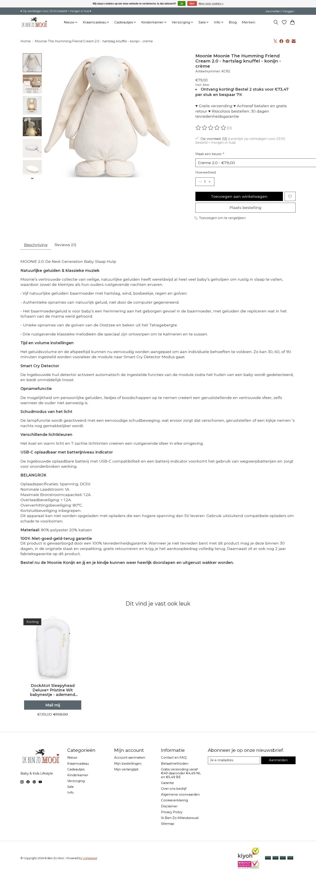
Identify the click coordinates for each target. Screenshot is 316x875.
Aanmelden (278, 760)
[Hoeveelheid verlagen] (200, 182)
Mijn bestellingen (127, 763)
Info (70, 792)
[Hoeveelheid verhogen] (210, 182)
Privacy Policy (172, 812)
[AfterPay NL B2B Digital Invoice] (283, 858)
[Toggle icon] (276, 22)
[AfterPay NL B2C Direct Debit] (290, 858)
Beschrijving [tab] (36, 244)
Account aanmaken (129, 757)
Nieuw (72, 757)
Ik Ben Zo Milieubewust (180, 818)
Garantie (167, 783)
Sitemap (167, 824)
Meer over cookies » (211, 3)
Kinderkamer (77, 775)
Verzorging (76, 781)
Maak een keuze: (209, 154)
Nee (192, 3)
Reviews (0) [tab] (65, 244)
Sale (70, 787)
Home (25, 41)
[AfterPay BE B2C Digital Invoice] (275, 858)
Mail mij (52, 705)
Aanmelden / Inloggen (280, 11)
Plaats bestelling (245, 207)
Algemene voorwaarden (180, 794)
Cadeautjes (75, 769)
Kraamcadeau (78, 763)
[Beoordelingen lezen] (211, 128)
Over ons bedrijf (173, 789)
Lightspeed (90, 858)
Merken (248, 22)
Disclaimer (169, 806)
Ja (181, 3)
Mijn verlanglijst (126, 769)
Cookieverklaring (174, 800)
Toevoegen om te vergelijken (222, 218)
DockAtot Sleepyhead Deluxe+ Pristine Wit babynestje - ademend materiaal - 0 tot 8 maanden (52, 690)
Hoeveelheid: (205, 172)
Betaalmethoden (174, 763)
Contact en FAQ (174, 757)
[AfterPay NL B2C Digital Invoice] (268, 858)
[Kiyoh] (248, 858)
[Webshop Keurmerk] (248, 867)
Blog (233, 22)
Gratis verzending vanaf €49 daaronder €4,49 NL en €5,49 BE (181, 773)
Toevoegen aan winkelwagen (239, 196)
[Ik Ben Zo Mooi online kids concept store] (34, 22)
